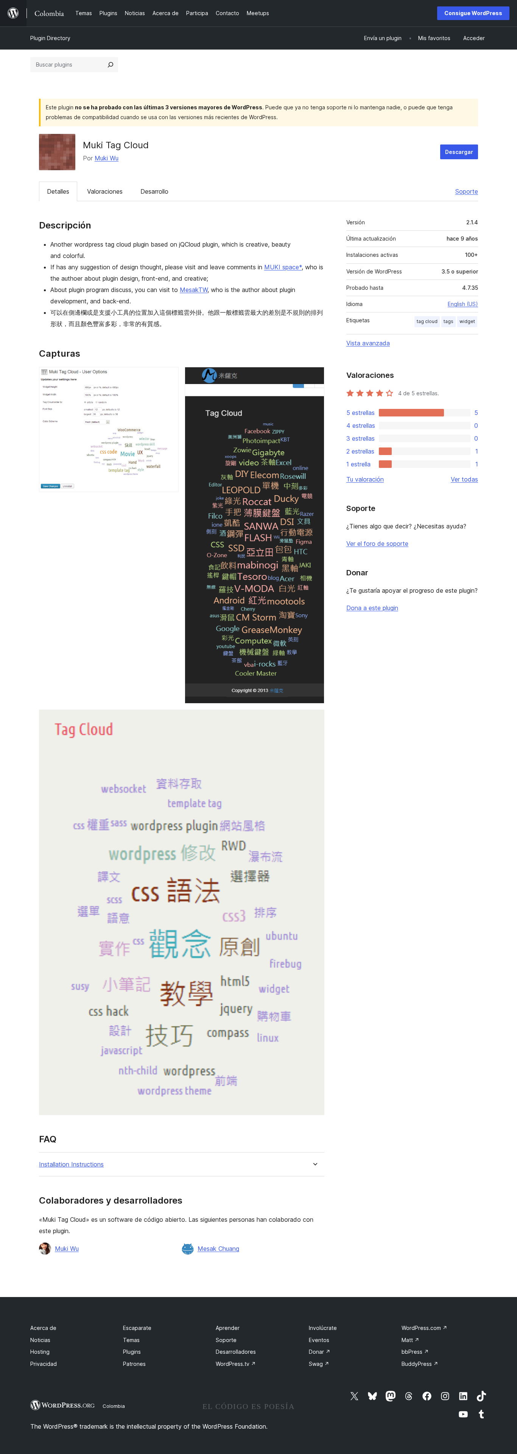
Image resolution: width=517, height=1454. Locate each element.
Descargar (459, 152)
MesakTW (193, 290)
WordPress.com (424, 1328)
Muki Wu (106, 158)
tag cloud (427, 321)
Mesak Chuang (218, 1248)
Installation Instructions (71, 1164)
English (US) (463, 304)
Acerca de (43, 1328)
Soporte (466, 191)
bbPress (415, 1351)
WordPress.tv (236, 1364)
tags (448, 321)
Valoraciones (105, 191)
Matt (410, 1340)
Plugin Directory (50, 38)
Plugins (132, 1351)
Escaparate (137, 1328)
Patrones (134, 1364)
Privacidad (43, 1364)
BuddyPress (420, 1364)
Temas (131, 1340)
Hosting (40, 1351)
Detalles (58, 191)
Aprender (228, 1328)
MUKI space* (283, 267)
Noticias (40, 1340)
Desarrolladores (236, 1351)
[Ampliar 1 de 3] (168, 377)
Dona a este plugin (372, 608)
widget (467, 321)
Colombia (114, 1406)
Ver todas (464, 479)
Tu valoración (365, 479)
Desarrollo (154, 191)
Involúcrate (323, 1328)
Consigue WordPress (473, 13)
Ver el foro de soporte (377, 543)
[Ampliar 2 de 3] (314, 377)
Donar (319, 1351)
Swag (319, 1364)
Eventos (319, 1340)
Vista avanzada (368, 343)
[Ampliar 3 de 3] (314, 720)
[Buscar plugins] (110, 64)
